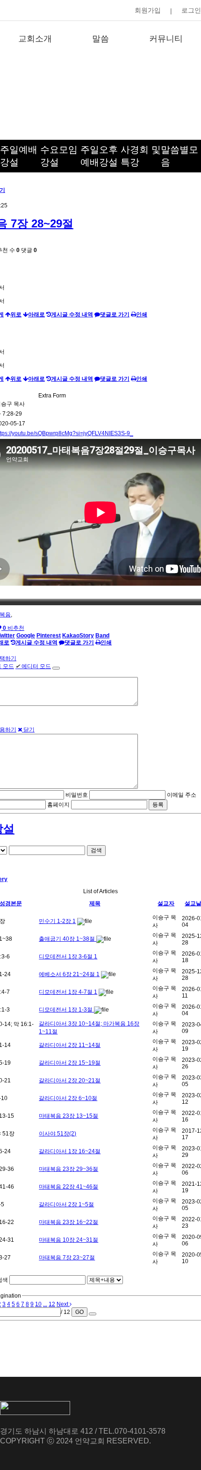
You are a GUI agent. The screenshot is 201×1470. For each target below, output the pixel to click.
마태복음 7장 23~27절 (67, 1257)
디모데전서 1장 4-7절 (66, 992)
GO (79, 1312)
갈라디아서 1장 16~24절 (69, 1151)
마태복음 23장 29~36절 (68, 1169)
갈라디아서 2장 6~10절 (68, 1098)
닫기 (28, 729)
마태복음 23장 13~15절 (68, 1116)
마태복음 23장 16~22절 (68, 1222)
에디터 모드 (33, 666)
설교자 (166, 903)
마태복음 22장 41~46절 (68, 1186)
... (45, 1304)
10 (38, 1304)
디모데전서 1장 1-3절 (66, 1009)
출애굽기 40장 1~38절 (67, 939)
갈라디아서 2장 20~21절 (69, 1080)
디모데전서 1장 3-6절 (66, 956)
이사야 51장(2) (57, 1133)
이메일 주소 (181, 795)
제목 (94, 903)
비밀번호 (76, 795)
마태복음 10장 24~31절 (68, 1240)
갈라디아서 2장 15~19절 (69, 1063)
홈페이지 (58, 804)
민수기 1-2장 (55, 921)
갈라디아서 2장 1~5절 (66, 1204)
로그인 (191, 10)
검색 (96, 850)
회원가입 (148, 10)
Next (63, 1304)
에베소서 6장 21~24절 (67, 974)
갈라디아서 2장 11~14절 (69, 1045)
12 (52, 1304)
